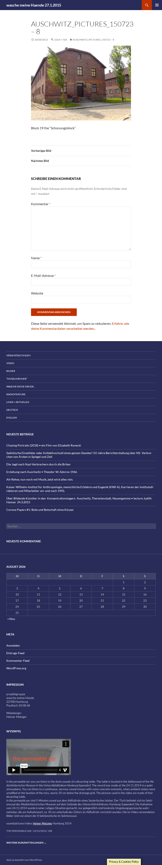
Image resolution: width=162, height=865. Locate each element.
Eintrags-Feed (15, 653)
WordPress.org (16, 668)
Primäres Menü (157, 5)
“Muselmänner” (16, 378)
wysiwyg (13, 731)
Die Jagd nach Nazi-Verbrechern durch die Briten (38, 464)
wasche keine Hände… (21, 386)
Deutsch (12, 409)
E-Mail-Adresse (43, 275)
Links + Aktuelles (17, 402)
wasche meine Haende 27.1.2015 (33, 5)
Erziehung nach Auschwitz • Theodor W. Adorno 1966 (41, 472)
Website (37, 293)
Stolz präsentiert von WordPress (24, 859)
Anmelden (13, 645)
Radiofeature (16, 394)
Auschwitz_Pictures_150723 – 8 (93, 39)
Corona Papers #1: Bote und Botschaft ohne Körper (40, 509)
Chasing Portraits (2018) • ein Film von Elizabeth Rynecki (43, 445)
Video (10, 363)
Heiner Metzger (42, 823)
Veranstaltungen (18, 355)
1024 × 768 (60, 39)
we (50, 830)
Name (36, 258)
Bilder (10, 370)
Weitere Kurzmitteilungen (26, 842)
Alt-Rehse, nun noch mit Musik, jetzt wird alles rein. (39, 479)
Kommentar (40, 204)
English (11, 417)
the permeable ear (18, 830)
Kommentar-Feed (18, 660)
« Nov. (11, 619)
